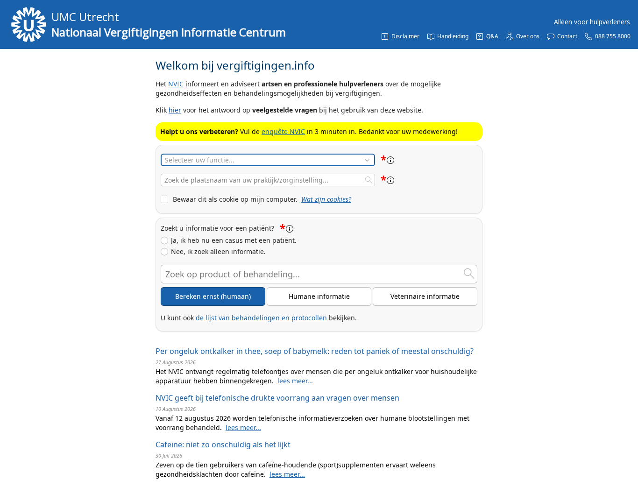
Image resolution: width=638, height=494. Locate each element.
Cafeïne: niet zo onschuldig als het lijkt (223, 444)
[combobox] (268, 180)
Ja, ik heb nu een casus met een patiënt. (234, 240)
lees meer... (295, 380)
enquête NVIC (283, 131)
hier (175, 110)
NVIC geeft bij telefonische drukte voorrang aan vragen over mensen (277, 398)
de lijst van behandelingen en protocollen (261, 317)
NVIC (176, 83)
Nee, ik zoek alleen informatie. (218, 251)
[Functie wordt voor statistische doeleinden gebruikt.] (390, 160)
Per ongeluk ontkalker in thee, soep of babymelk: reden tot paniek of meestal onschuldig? (315, 351)
